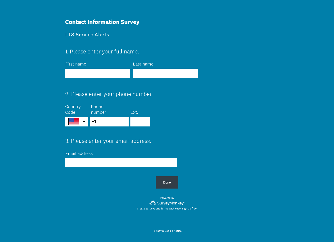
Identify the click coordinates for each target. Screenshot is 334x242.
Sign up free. (189, 208)
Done (167, 182)
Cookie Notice (173, 231)
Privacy (157, 231)
